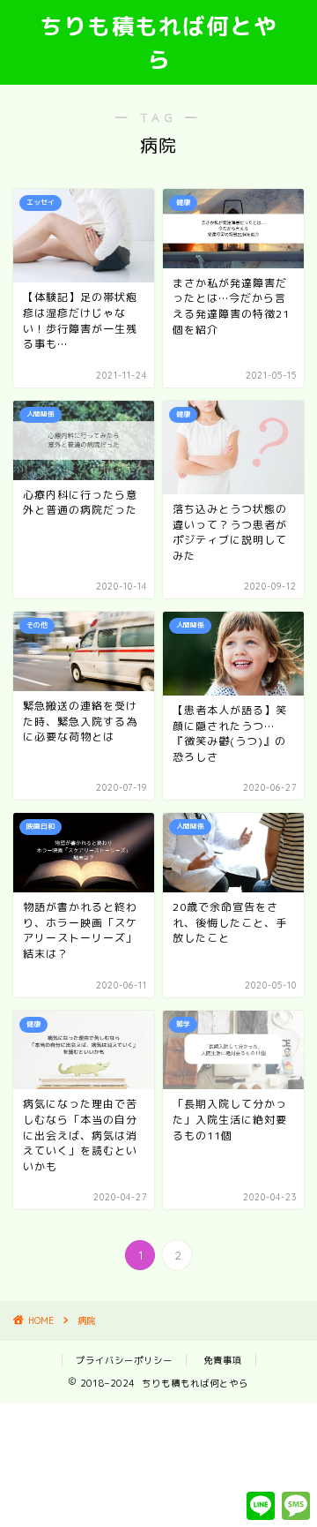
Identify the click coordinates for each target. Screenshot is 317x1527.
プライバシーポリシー (124, 1360)
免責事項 (222, 1360)
